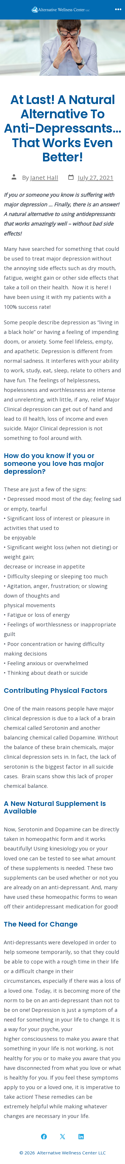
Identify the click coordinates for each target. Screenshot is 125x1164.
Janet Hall (44, 177)
